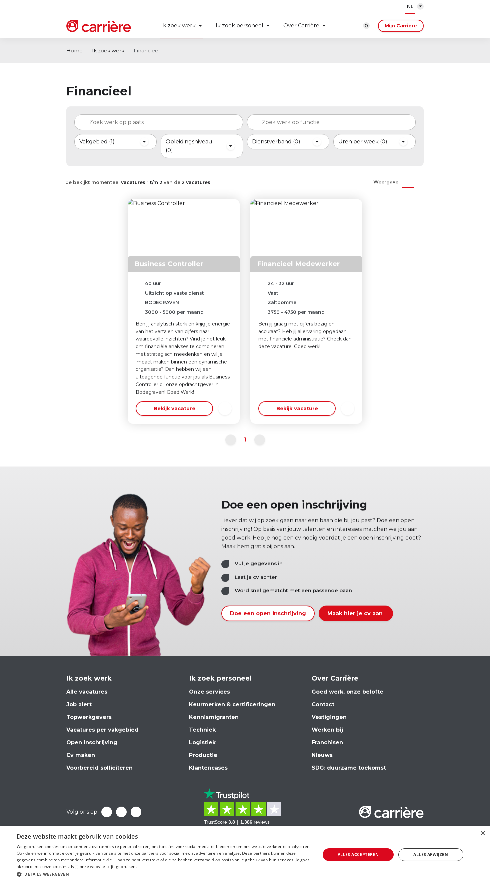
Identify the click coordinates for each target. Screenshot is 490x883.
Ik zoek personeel (239, 25)
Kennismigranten (214, 717)
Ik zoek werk (178, 25)
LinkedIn (121, 812)
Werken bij (327, 730)
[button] (164, 874)
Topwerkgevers (89, 717)
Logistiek (202, 742)
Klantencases (208, 768)
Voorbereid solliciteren (99, 768)
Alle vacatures (86, 692)
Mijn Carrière (401, 26)
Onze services (209, 692)
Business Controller (168, 264)
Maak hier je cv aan (355, 613)
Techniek (202, 730)
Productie (203, 755)
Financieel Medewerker (298, 264)
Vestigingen (329, 717)
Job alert (79, 704)
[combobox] (158, 122)
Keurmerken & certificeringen (232, 704)
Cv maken (80, 755)
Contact (323, 704)
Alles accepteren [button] (358, 854)
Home (74, 50)
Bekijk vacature (174, 408)
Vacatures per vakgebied (102, 730)
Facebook (106, 812)
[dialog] (245, 854)
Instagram (136, 812)
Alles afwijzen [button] (430, 854)
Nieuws (322, 755)
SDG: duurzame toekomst (349, 768)
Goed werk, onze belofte (347, 692)
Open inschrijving (91, 742)
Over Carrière (301, 25)
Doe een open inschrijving (268, 613)
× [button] (482, 833)
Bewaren (225, 408)
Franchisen (327, 742)
